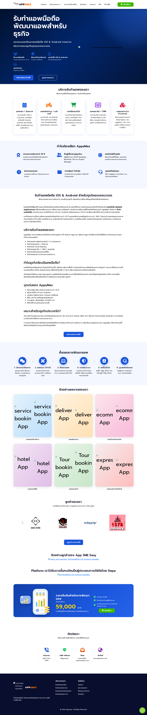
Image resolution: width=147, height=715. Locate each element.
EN (109, 4)
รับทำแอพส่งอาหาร (61, 688)
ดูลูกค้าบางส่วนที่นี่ (73, 542)
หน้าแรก (80, 685)
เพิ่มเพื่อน (126, 4)
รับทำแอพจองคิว (60, 685)
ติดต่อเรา (81, 694)
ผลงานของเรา (82, 688)
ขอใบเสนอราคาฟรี (23, 77)
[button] (55, 4)
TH (105, 4)
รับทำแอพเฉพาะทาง (61, 694)
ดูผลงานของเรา (48, 77)
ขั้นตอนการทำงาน (83, 691)
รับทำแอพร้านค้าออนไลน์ (63, 691)
